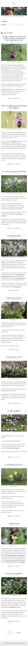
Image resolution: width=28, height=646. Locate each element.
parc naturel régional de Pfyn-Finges (15, 560)
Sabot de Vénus (14, 523)
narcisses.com (17, 286)
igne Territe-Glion (20, 278)
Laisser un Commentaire (14, 98)
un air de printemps (14, 448)
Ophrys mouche (6, 89)
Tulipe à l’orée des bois (14, 298)
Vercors (22, 562)
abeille (14, 141)
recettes (12, 607)
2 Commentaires (14, 290)
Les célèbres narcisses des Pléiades (14, 171)
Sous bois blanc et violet (14, 357)
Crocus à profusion (14, 411)
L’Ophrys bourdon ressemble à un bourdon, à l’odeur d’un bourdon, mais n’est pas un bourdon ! (14, 38)
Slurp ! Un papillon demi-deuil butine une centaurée (14, 106)
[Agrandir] (25, 45)
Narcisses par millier (14, 236)
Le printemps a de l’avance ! (14, 464)
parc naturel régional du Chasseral (14, 555)
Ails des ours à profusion (14, 573)
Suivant (18, 632)
